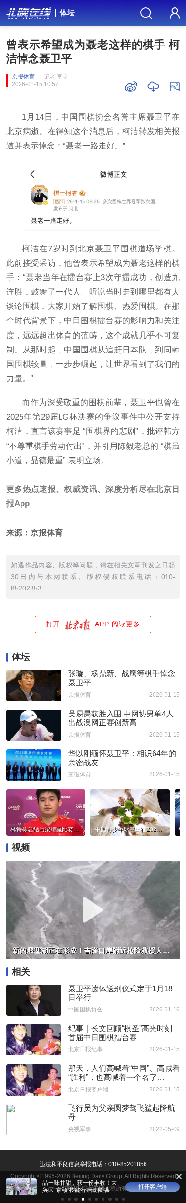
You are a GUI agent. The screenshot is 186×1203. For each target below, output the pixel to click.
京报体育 (23, 76)
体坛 (67, 13)
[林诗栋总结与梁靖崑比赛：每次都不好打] (45, 811)
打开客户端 (152, 1186)
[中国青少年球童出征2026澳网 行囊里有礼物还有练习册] (129, 811)
